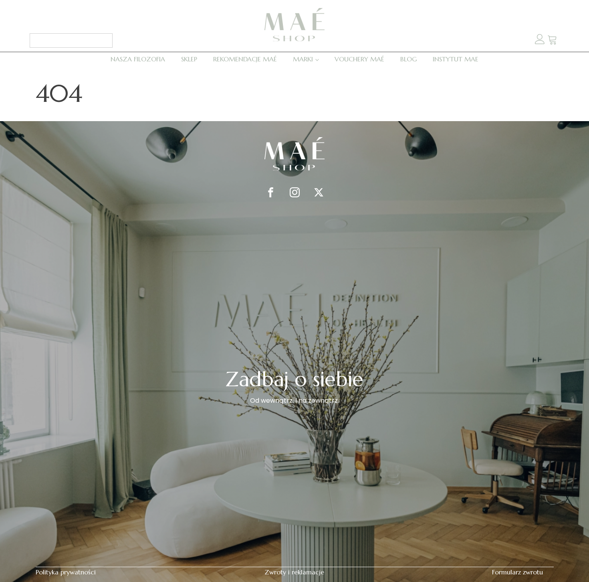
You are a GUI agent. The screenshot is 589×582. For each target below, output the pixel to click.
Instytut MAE (455, 59)
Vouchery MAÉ (359, 59)
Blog (408, 59)
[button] (552, 40)
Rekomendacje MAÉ (245, 59)
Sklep (189, 59)
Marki (303, 59)
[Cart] (552, 40)
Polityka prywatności (66, 572)
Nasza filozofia (138, 59)
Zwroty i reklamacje (294, 572)
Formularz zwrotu (517, 572)
